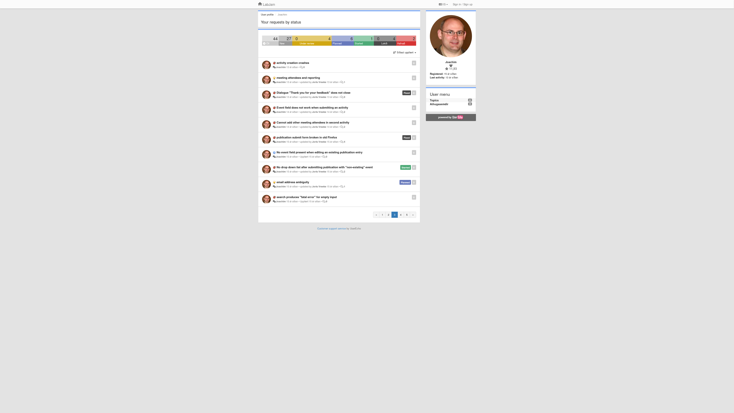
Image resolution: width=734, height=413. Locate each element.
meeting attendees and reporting (298, 78)
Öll (267, 43)
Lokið (384, 43)
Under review (307, 43)
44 (275, 38)
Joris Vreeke (319, 82)
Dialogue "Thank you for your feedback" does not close (313, 92)
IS (444, 4)
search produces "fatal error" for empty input (307, 197)
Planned (337, 43)
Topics (434, 100)
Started (359, 43)
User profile (267, 14)
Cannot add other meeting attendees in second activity (313, 122)
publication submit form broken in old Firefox (307, 137)
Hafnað (401, 43)
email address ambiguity (293, 182)
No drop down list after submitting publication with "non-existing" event (325, 167)
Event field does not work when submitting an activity (312, 107)
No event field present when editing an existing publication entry (319, 152)
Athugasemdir (439, 104)
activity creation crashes (293, 63)
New (282, 43)
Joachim (281, 67)
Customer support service (331, 228)
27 (289, 38)
